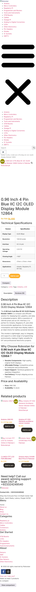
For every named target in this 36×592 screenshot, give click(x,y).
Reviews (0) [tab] (19, 293)
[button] (18, 74)
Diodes (6, 31)
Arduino (7, 3)
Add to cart (14, 276)
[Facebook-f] (3, 571)
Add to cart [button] (9, 426)
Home (3, 155)
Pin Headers (8, 29)
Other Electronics (10, 27)
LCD (25, 287)
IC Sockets (8, 34)
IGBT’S (6, 36)
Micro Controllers (10, 6)
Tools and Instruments (12, 13)
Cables (6, 17)
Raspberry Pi (8, 8)
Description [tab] (8, 293)
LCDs (6, 24)
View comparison (8, 585)
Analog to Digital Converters (14, 22)
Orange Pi (7, 20)
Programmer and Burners (13, 10)
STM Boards (8, 15)
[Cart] (3, 152)
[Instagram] (8, 571)
